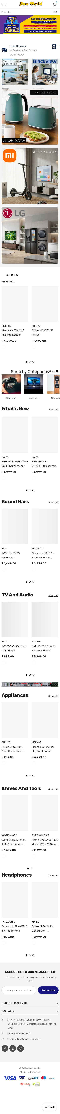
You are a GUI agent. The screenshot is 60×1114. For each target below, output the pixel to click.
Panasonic (8, 921)
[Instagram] (13, 1048)
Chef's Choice (40, 835)
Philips (36, 325)
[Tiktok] (20, 1048)
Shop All (8, 281)
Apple (35, 921)
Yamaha (37, 641)
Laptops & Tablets (34, 398)
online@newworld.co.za (27, 1038)
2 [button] (30, 362)
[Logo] (31, 4)
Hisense (6, 325)
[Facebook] (5, 1048)
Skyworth (38, 548)
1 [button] (27, 362)
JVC (4, 548)
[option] (15, 319)
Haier (5, 457)
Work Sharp (9, 835)
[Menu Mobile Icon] (4, 4)
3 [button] (33, 362)
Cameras (11, 397)
